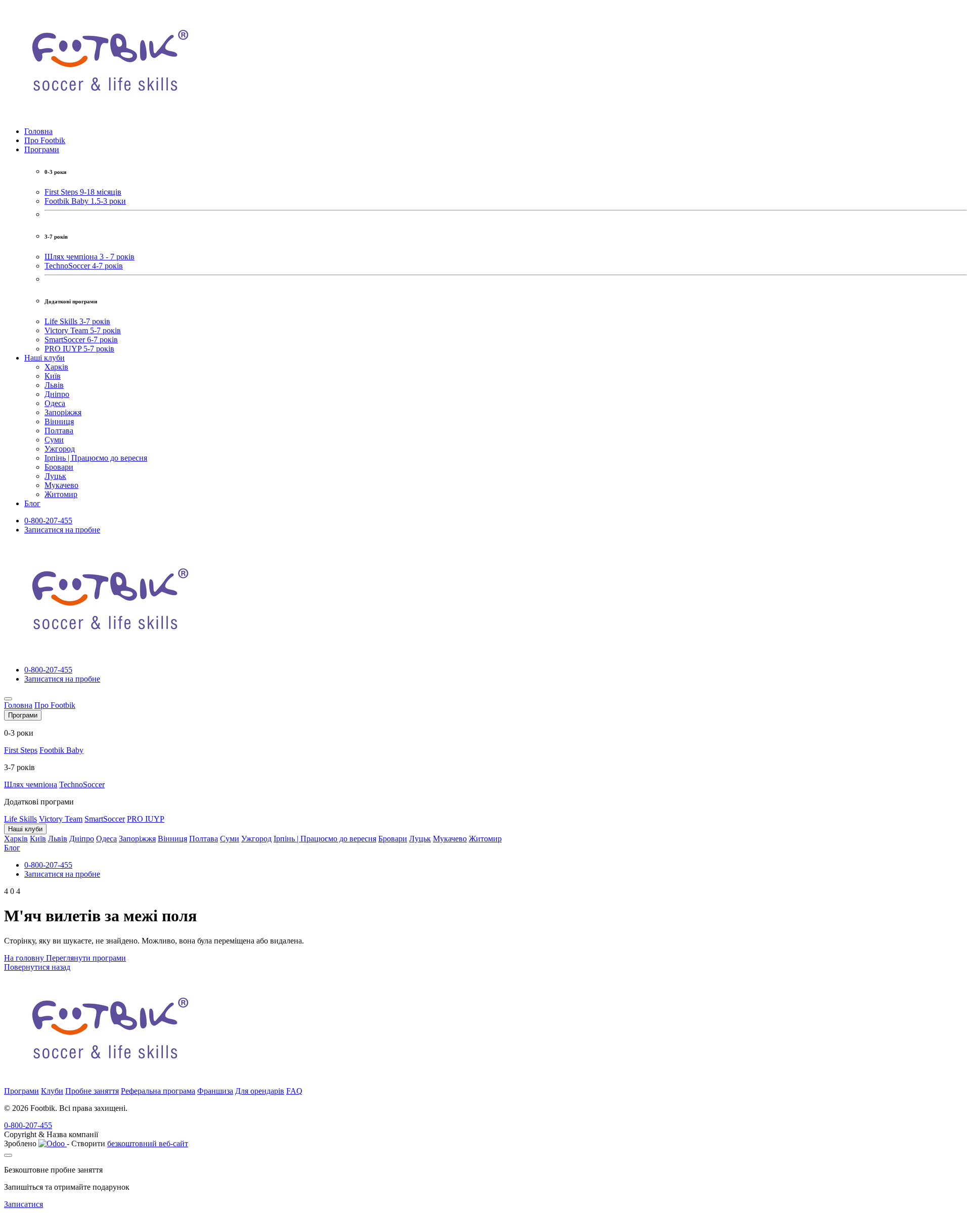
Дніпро (57, 394)
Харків (56, 367)
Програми (21, 1091)
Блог (32, 503)
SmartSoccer (104, 819)
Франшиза (215, 1091)
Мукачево (61, 485)
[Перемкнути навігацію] (8, 698)
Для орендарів (259, 1091)
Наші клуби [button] (44, 357)
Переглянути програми (86, 958)
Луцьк (55, 476)
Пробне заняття (92, 1091)
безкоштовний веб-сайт (147, 1143)
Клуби (52, 1091)
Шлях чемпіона (30, 784)
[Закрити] (8, 1155)
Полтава (59, 430)
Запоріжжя (63, 412)
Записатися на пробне (62, 529)
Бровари (59, 467)
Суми (54, 439)
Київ (53, 376)
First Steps (20, 750)
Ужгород (60, 448)
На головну (25, 958)
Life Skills (20, 819)
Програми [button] (41, 149)
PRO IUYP (145, 819)
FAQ (294, 1091)
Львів (54, 385)
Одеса (55, 403)
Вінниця (59, 421)
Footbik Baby (61, 750)
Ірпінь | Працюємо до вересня (96, 458)
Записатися (23, 1204)
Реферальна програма (158, 1091)
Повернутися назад (37, 967)
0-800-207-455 (48, 520)
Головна (38, 131)
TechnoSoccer (82, 784)
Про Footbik (44, 140)
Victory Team (60, 819)
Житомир (61, 494)
